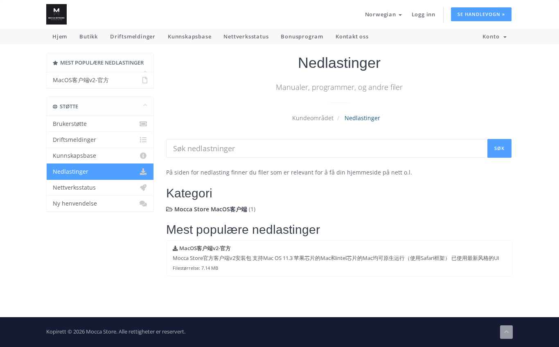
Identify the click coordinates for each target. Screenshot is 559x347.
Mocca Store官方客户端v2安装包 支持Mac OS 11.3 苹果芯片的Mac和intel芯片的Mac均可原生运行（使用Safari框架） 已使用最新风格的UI (336, 258)
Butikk (88, 36)
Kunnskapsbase (189, 36)
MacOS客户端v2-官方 (81, 80)
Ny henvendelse (75, 203)
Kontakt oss (352, 36)
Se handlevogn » (481, 14)
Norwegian (381, 14)
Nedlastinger (70, 171)
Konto (492, 36)
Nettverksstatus (245, 36)
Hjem (59, 36)
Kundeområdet (313, 118)
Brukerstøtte (70, 124)
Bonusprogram (302, 36)
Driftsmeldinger (133, 36)
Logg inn (423, 14)
